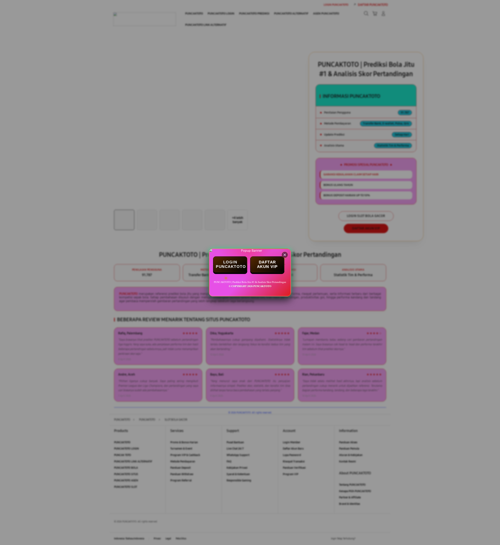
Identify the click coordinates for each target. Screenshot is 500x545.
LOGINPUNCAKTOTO (231, 264)
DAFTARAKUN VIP (267, 264)
